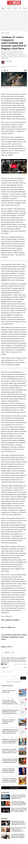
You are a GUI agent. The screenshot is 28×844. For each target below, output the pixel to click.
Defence (15, 8)
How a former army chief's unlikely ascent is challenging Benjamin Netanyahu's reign (18, 830)
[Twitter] (6, 63)
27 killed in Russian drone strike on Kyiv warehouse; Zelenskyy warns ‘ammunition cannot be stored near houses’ (18, 798)
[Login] (25, 4)
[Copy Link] (7, 70)
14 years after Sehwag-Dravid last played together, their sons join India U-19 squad (19, 804)
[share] (2, 70)
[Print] (5, 70)
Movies (7, 33)
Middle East (9, 8)
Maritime (25, 8)
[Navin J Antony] (3, 62)
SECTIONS (2, 4)
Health (20, 8)
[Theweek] (14, 3)
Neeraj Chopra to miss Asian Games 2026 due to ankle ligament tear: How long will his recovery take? (18, 823)
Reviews (3, 33)
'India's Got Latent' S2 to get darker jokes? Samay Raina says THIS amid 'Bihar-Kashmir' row (19, 810)
